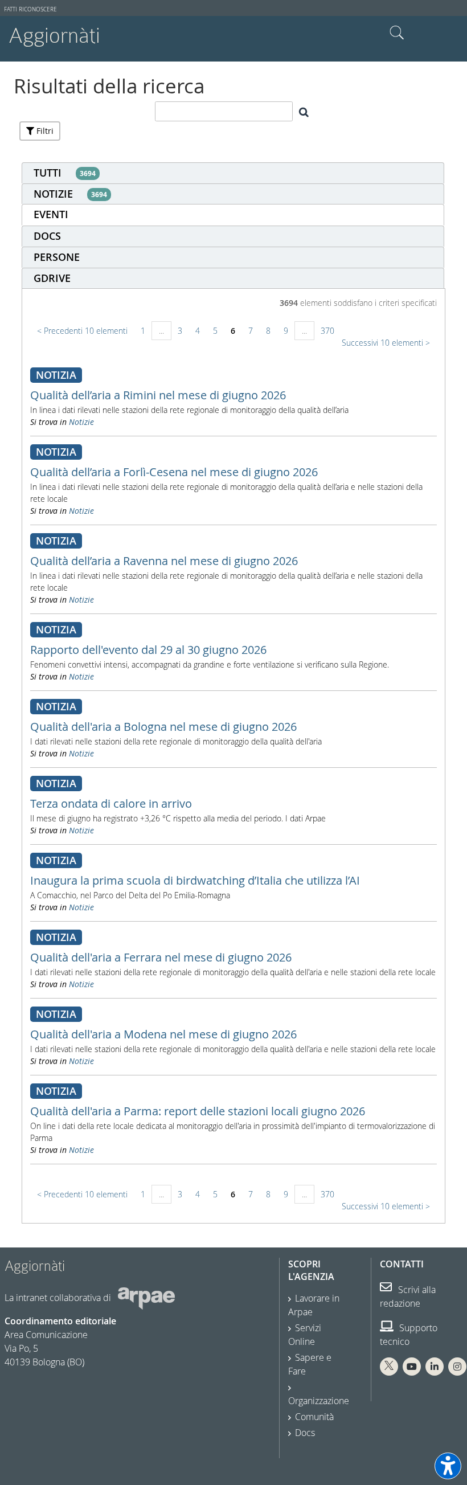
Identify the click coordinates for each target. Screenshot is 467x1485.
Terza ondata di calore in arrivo (111, 803)
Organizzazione (318, 1400)
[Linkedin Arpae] (434, 1366)
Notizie (81, 421)
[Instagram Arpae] (457, 1366)
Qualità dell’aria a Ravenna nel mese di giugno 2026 (164, 560)
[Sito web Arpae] (146, 1297)
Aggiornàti (54, 35)
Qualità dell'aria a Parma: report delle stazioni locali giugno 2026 (197, 1111)
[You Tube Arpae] (412, 1366)
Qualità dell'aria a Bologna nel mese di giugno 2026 (163, 726)
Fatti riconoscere (30, 9)
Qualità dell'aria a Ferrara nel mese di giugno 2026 (161, 957)
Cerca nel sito (397, 33)
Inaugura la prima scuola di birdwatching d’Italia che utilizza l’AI (195, 880)
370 (327, 330)
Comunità (314, 1416)
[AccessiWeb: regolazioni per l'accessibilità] (448, 1466)
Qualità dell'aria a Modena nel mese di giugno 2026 (163, 1034)
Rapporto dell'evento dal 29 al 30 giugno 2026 (148, 649)
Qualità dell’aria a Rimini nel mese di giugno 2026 (158, 395)
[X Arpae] (389, 1366)
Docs (305, 1432)
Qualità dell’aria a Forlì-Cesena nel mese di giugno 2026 (174, 472)
